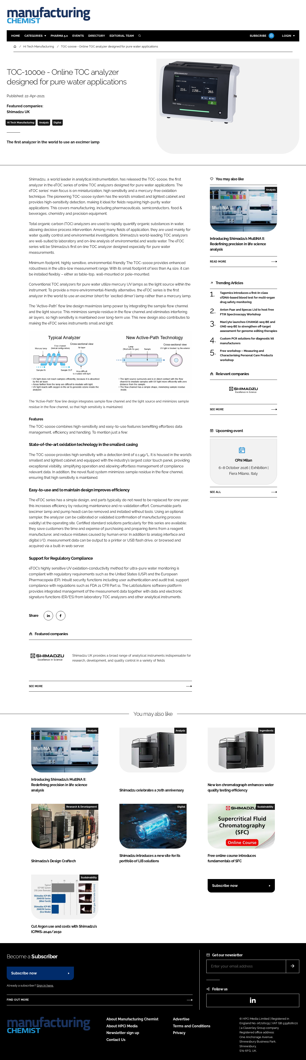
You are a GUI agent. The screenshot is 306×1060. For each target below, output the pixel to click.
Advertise (181, 1019)
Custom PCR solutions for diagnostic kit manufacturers (247, 341)
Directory (96, 35)
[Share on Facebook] (60, 615)
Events (78, 35)
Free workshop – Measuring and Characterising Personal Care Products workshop (246, 355)
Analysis (44, 122)
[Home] (15, 46)
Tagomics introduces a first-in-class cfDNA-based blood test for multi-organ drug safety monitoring (247, 297)
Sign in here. (45, 985)
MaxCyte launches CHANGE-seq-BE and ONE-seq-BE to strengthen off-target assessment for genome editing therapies (248, 326)
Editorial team (122, 35)
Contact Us (115, 1040)
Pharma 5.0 (59, 35)
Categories (33, 35)
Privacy (179, 1033)
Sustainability (265, 806)
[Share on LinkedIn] (48, 615)
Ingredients (266, 730)
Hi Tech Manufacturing (20, 122)
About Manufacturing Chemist (132, 1019)
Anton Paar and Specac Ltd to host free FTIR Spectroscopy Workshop (247, 312)
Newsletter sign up (122, 1033)
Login (286, 35)
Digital (57, 122)
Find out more (18, 999)
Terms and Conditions (191, 1026)
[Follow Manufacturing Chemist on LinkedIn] (252, 1002)
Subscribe (258, 35)
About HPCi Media (122, 1026)
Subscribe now (225, 886)
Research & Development (81, 806)
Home (15, 35)
